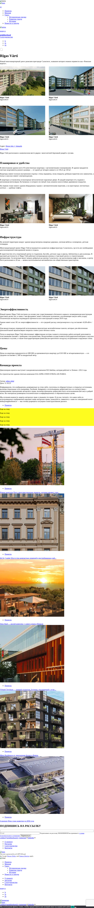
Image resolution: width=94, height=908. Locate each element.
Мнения (8, 13)
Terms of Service (24, 856)
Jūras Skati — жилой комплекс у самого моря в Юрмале (21, 624)
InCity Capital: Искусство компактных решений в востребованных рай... (28, 558)
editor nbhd (10, 381)
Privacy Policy (11, 856)
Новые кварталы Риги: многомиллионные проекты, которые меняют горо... (29, 492)
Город (7, 15)
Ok (73, 907)
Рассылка (8, 844)
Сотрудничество (6, 37)
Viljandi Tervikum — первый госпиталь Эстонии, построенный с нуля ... (28, 690)
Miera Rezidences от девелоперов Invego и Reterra (19, 755)
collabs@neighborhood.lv (9, 838)
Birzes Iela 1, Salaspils (14, 146)
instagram (22, 838)
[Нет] (75, 907)
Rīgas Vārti (4, 149)
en (5, 45)
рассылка (8, 880)
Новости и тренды (12, 23)
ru (5, 43)
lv (5, 41)
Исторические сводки (17, 17)
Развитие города (15, 19)
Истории (12, 21)
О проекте (9, 842)
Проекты (8, 11)
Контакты (8, 848)
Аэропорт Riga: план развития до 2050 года (17, 821)
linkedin (31, 838)
